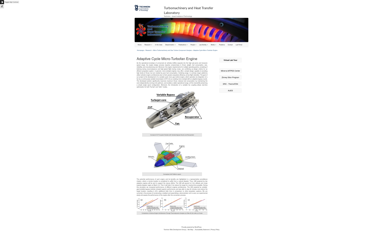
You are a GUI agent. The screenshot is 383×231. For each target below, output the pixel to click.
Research (148, 45)
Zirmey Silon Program (230, 77)
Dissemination (170, 45)
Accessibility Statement (202, 230)
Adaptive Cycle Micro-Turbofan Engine (205, 50)
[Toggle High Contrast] (2, 2)
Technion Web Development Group (175, 230)
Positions (222, 45)
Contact (230, 45)
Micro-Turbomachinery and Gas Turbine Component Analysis (172, 50)
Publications (183, 45)
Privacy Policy (215, 230)
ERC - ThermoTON (230, 84)
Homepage (140, 50)
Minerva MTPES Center (230, 70)
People (193, 45)
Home (140, 45)
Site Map (190, 230)
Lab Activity (203, 45)
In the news (158, 45)
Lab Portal (239, 45)
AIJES (230, 90)
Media (213, 45)
